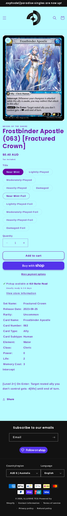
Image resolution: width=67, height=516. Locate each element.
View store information (21, 293)
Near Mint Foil (16, 196)
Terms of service (52, 503)
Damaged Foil (17, 228)
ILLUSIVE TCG (31, 499)
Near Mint (13, 172)
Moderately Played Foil (24, 212)
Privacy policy (26, 508)
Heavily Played (18, 188)
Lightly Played (41, 172)
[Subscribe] (54, 437)
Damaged (44, 188)
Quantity (8, 236)
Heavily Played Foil (21, 220)
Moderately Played (21, 180)
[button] (4, 18)
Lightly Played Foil (21, 204)
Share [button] (10, 399)
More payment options (33, 274)
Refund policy (44, 508)
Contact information (29, 503)
